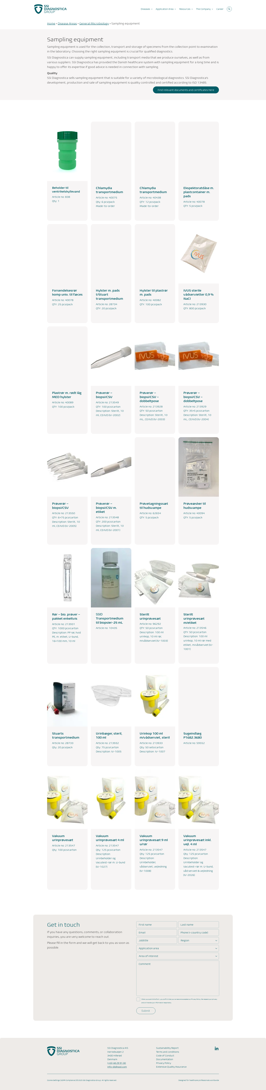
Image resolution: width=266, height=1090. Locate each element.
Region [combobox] (185, 940)
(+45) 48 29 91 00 (116, 1063)
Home (51, 23)
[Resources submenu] (192, 9)
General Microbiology (94, 23)
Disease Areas (67, 23)
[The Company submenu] (212, 9)
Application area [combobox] (149, 948)
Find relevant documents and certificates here (186, 90)
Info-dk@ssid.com (117, 1066)
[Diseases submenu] (152, 9)
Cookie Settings (53, 1080)
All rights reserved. (109, 1080)
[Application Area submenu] (175, 9)
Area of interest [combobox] (148, 956)
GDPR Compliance (68, 1080)
